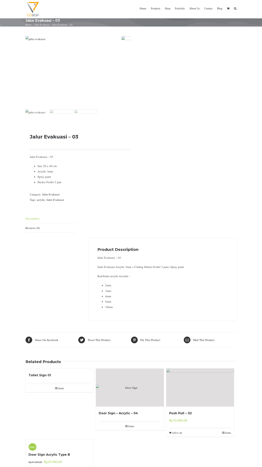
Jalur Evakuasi (51, 194)
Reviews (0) (33, 228)
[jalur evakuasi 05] (73, 72)
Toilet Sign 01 (40, 375)
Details (61, 388)
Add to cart (177, 432)
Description (32, 218)
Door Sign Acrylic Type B (49, 454)
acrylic (41, 200)
